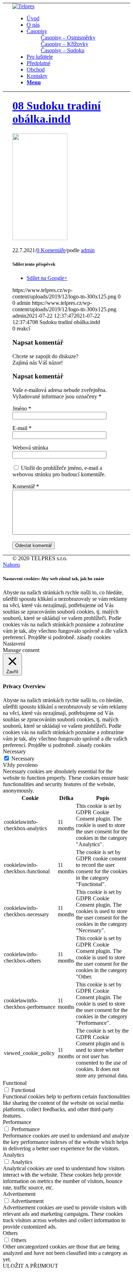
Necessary (22, 759)
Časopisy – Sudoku (62, 50)
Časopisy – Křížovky (64, 44)
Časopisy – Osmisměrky (68, 38)
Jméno (21, 409)
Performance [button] (17, 1122)
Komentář (25, 486)
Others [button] (10, 1233)
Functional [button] (15, 1083)
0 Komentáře (51, 250)
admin (88, 250)
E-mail (22, 428)
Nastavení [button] (14, 644)
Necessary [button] (14, 751)
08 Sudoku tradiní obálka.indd (56, 112)
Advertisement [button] (19, 1194)
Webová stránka (30, 448)
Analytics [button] (13, 1155)
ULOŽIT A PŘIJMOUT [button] (30, 1266)
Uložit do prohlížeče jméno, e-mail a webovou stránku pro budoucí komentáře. (59, 471)
